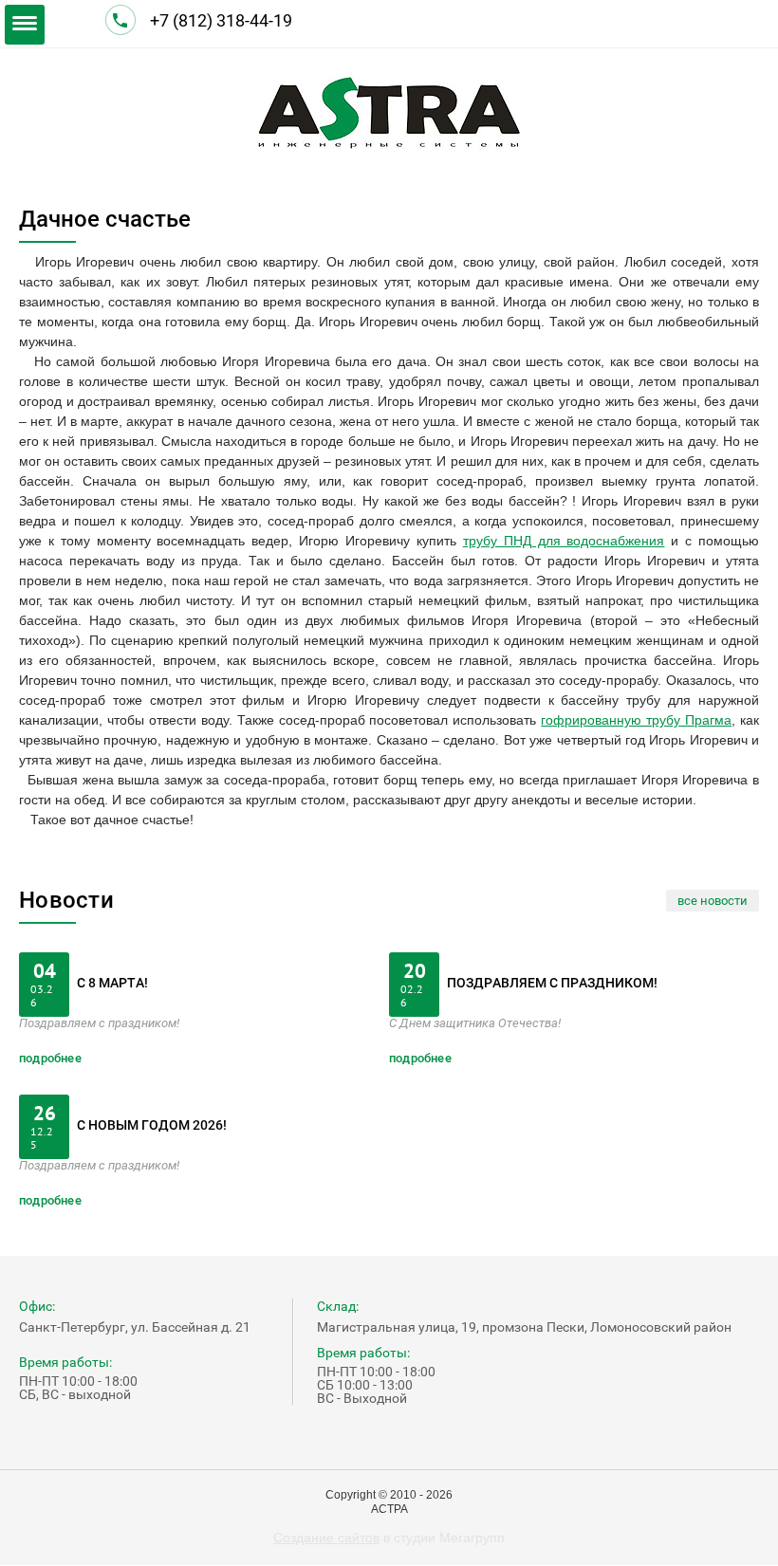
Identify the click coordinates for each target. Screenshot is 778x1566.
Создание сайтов (326, 1537)
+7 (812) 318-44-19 (223, 20)
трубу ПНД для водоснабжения (564, 540)
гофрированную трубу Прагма (636, 720)
